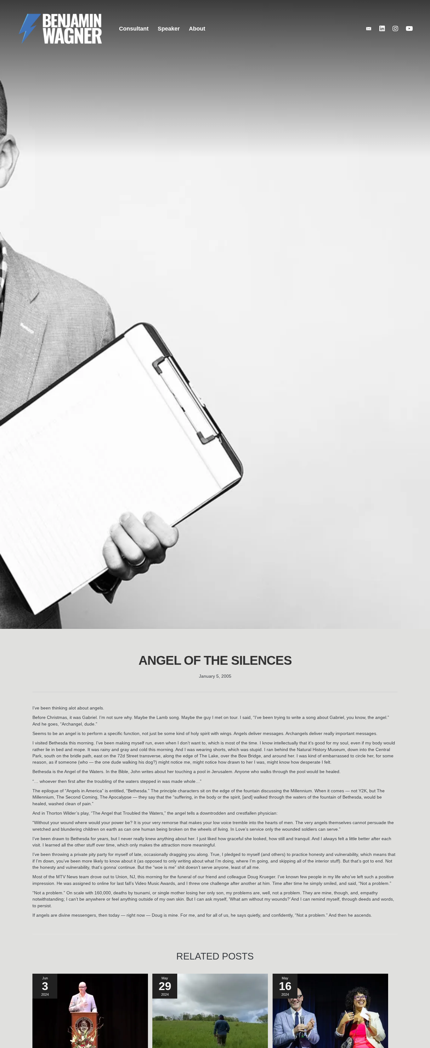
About (197, 29)
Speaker (169, 29)
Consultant (134, 29)
